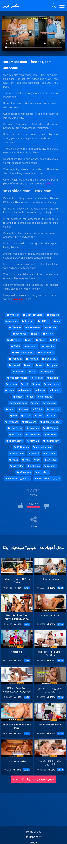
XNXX (17, 346)
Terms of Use (33, 831)
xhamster (54, 409)
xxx (40, 365)
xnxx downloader (51, 422)
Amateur (14, 315)
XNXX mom (51, 428)
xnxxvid (35, 453)
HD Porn (44, 321)
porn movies (53, 384)
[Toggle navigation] (62, 6)
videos (24, 409)
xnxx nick (16, 434)
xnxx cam (32, 346)
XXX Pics (35, 466)
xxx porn (50, 466)
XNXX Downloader (24, 352)
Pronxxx (56, 390)
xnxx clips (49, 346)
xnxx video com (43, 447)
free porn (13, 321)
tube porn (50, 403)
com (33, 371)
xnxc (39, 415)
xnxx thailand (16, 441)
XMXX (41, 340)
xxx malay (18, 466)
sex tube (51, 327)
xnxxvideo (50, 453)
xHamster (15, 340)
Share (33, 526)
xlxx (29, 340)
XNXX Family (47, 352)
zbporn (53, 365)
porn (37, 384)
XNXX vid (34, 441)
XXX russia (25, 472)
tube (36, 403)
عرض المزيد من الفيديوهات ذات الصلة (33, 779)
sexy (36, 333)
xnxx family (16, 428)
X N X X (49, 333)
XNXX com (30, 422)
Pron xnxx (25, 390)
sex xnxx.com (19, 403)
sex (58, 321)
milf (25, 384)
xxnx (29, 365)
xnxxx (15, 459)
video (11, 409)
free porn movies (18, 378)
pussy (19, 396)
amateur (19, 371)
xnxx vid (15, 365)
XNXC (55, 340)
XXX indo (51, 459)
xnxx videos (18, 453)
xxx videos (43, 472)
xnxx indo (34, 428)
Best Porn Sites (34, 315)
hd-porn (12, 384)
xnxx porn (16, 359)
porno (10, 390)
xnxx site (51, 434)
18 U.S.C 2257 (33, 837)
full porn (54, 378)
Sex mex (16, 327)
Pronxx (41, 390)
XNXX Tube (51, 359)
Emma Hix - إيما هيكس (19, 478)
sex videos (20, 333)
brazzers (54, 315)
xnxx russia (34, 434)
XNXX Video (22, 447)
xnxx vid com (52, 441)
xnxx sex (33, 359)
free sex (29, 321)
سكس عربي (11, 5)
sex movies (34, 327)
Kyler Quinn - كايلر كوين (48, 478)
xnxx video (19, 299)
